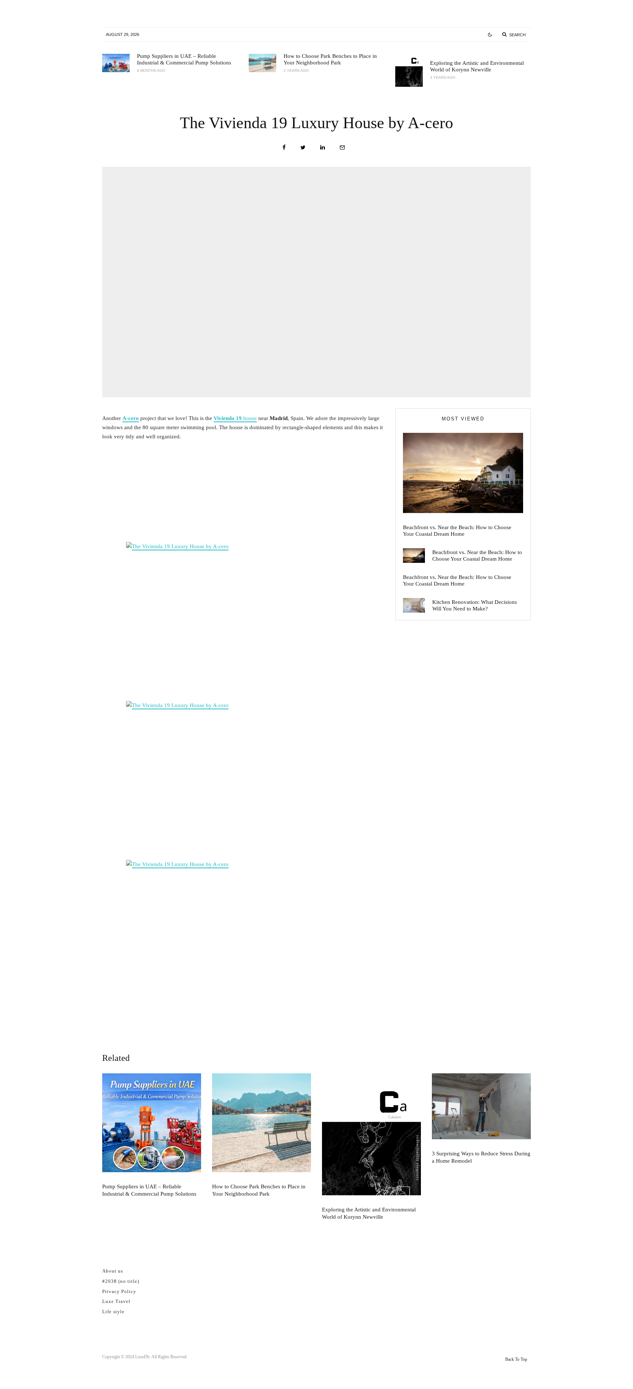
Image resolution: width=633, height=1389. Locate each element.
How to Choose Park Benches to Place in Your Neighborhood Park (330, 59)
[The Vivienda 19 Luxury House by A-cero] (243, 619)
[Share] (284, 147)
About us (112, 1271)
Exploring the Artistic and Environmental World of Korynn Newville (477, 66)
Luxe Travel (116, 1301)
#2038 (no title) (120, 1281)
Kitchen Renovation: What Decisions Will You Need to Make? (474, 605)
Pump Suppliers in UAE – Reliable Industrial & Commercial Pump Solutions (184, 59)
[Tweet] (303, 147)
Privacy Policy (119, 1291)
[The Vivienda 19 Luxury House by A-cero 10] (243, 937)
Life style (113, 1311)
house (235, 418)
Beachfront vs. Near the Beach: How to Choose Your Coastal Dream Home (457, 530)
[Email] (342, 147)
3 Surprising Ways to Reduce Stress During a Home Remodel (481, 1157)
